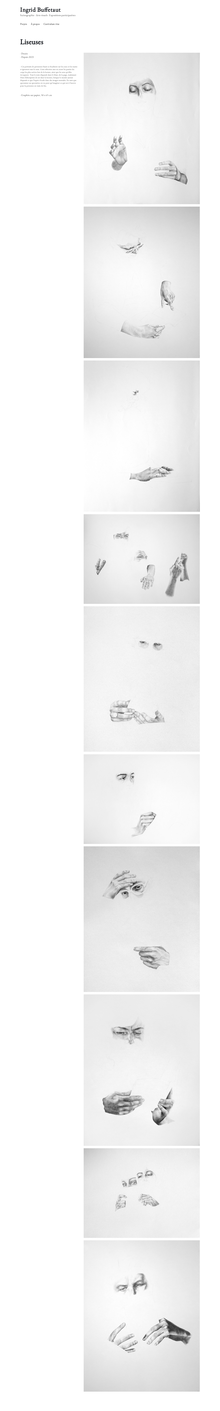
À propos (35, 24)
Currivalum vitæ (51, 24)
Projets (23, 24)
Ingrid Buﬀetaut (40, 9)
